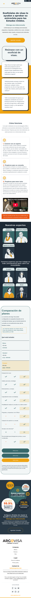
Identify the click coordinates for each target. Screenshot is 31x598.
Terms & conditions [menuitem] (15, 560)
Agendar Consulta (15, 530)
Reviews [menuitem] (15, 551)
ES (25, 0)
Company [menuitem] (15, 547)
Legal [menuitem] (15, 558)
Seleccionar (15, 450)
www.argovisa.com (15, 595)
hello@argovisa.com (15, 568)
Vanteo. (11, 578)
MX (29, 0)
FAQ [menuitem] (15, 554)
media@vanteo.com (21, 578)
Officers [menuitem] (15, 549)
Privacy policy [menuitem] (15, 562)
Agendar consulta (15, 40)
